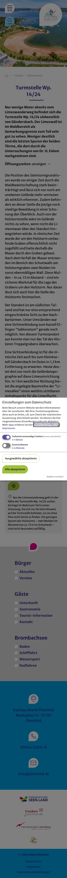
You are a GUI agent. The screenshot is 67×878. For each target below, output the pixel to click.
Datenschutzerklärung (46, 425)
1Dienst (17, 439)
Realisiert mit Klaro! (55, 477)
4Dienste (18, 448)
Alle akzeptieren (15, 469)
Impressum (8, 428)
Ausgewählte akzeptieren (21, 458)
